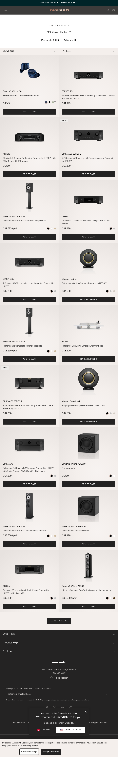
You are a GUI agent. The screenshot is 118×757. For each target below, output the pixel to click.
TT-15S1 (66, 342)
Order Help (9, 634)
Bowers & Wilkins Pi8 (12, 91)
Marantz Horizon (69, 279)
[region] (59, 748)
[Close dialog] (86, 711)
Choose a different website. (59, 723)
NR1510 (6, 154)
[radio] (46, 102)
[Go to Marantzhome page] (59, 662)
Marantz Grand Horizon (72, 401)
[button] (108, 10)
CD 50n (6, 586)
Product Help (10, 642)
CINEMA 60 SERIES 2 (71, 154)
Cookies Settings (29, 751)
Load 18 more (59, 621)
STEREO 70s (67, 91)
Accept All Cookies (50, 751)
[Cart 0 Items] (114, 10)
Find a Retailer (88, 299)
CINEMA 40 (8, 464)
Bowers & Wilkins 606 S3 (14, 217)
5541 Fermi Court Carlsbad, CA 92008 (59, 670)
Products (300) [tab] (50, 40)
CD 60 (64, 217)
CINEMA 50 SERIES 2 (12, 401)
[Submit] (106, 694)
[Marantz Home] (60, 10)
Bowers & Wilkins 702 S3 (73, 586)
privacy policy (48, 700)
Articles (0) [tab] (70, 40)
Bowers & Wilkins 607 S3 (14, 342)
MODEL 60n (8, 279)
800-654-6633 (59, 673)
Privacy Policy (18, 723)
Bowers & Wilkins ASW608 (73, 464)
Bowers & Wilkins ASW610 (73, 527)
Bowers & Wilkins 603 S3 (14, 527)
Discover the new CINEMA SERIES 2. (59, 3)
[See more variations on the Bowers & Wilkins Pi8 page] (55, 102)
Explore (7, 651)
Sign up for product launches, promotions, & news (28, 688)
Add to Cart (29, 112)
